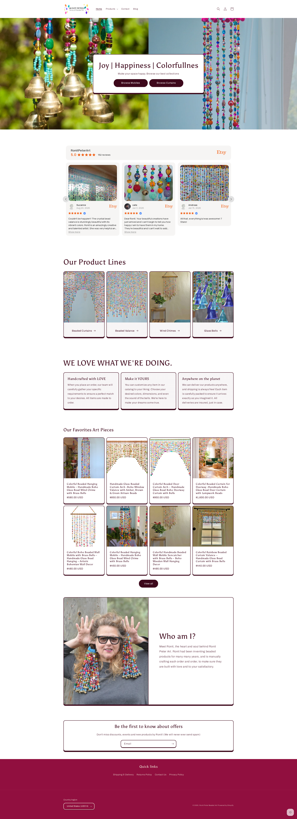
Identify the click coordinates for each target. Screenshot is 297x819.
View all (148, 583)
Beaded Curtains (82, 330)
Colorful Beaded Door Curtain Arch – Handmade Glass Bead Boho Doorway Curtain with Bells (168, 488)
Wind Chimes (168, 330)
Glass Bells (211, 330)
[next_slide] (231, 199)
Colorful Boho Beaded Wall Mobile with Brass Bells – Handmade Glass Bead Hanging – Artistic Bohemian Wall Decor (83, 558)
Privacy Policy (176, 774)
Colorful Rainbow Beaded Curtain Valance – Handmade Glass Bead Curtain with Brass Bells (211, 557)
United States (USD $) (77, 806)
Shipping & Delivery (123, 774)
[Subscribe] (172, 744)
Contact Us (160, 774)
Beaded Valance (124, 330)
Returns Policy (144, 774)
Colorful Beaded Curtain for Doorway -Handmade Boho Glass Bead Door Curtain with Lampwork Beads (213, 488)
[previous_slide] (66, 199)
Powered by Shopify (226, 805)
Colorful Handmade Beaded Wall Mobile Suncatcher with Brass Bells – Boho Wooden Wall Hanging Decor (169, 558)
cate (80, 205)
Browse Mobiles (130, 83)
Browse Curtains (166, 83)
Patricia (194, 205)
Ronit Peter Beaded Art (208, 805)
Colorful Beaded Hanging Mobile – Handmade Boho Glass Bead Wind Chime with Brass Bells (82, 488)
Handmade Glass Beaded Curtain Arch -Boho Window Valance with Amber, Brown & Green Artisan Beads (127, 488)
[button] (111, 9)
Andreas (138, 205)
